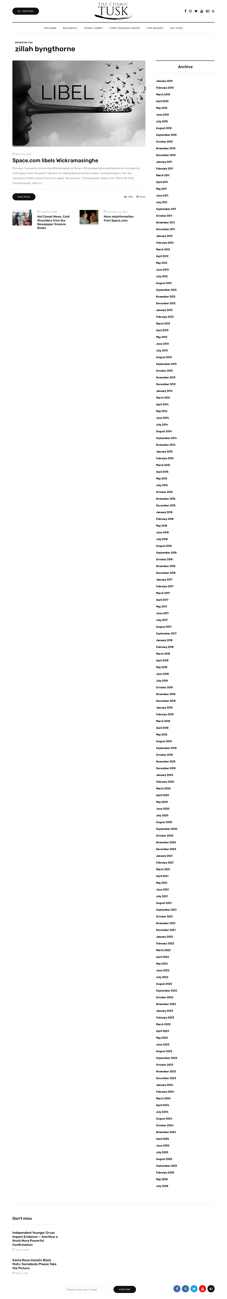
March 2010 (163, 94)
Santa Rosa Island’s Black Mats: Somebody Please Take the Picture (34, 1264)
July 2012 (162, 276)
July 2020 (162, 815)
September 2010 (166, 134)
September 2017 (166, 633)
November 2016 (165, 566)
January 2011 (164, 161)
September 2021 (166, 909)
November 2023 (166, 1071)
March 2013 (163, 323)
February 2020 (165, 781)
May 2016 (161, 525)
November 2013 (165, 377)
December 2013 (166, 384)
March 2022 (163, 950)
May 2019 (161, 734)
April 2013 (162, 330)
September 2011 (166, 208)
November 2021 (165, 923)
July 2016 (162, 539)
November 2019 (165, 761)
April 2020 (162, 795)
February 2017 (164, 586)
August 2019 (164, 741)
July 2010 (162, 121)
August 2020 (164, 822)
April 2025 (162, 1138)
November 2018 (165, 694)
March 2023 (163, 1024)
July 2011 (161, 202)
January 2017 (164, 579)
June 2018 (162, 673)
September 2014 (166, 438)
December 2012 (166, 303)
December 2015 (166, 505)
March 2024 (163, 1098)
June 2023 (162, 1044)
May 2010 (161, 107)
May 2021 (161, 882)
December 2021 (166, 929)
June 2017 (162, 613)
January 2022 (164, 936)
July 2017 (162, 619)
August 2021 (164, 902)
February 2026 (165, 1172)
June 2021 (162, 889)
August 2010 (164, 128)
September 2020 (166, 828)
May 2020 (162, 801)
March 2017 (163, 593)
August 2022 (164, 983)
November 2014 (166, 444)
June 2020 (162, 808)
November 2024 (166, 1132)
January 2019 (164, 707)
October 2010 (164, 141)
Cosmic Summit (93, 28)
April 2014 (162, 404)
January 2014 (164, 390)
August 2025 (164, 1159)
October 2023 (164, 1064)
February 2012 (165, 242)
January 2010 (164, 80)
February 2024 (165, 1091)
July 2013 (162, 350)
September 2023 (166, 1057)
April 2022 (162, 956)
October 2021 (164, 916)
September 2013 (166, 363)
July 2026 (162, 1185)
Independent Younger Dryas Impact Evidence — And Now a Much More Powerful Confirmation (35, 1239)
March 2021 (163, 869)
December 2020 (166, 849)
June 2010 (162, 114)
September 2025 (166, 1165)
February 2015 (165, 458)
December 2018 (166, 700)
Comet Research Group (124, 28)
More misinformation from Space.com (119, 218)
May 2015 (161, 478)
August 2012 (164, 283)
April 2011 (162, 182)
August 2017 (163, 626)
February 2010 (165, 87)
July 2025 (162, 1152)
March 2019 (163, 721)
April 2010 (162, 101)
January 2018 (164, 640)
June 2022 (162, 970)
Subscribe (28, 11)
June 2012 (162, 269)
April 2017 (162, 599)
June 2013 (162, 343)
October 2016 (164, 559)
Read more (24, 196)
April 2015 (162, 471)
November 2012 (165, 296)
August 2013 (164, 357)
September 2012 (166, 289)
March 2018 (163, 653)
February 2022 (165, 943)
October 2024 (164, 1125)
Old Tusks (176, 28)
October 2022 (164, 997)
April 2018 (162, 660)
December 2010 (166, 155)
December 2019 (166, 768)
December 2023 (166, 1078)
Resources (70, 28)
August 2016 (164, 545)
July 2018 (162, 680)
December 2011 (165, 229)
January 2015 (164, 451)
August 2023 (164, 1051)
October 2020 (164, 835)
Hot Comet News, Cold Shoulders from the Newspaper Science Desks (53, 222)
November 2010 (165, 148)
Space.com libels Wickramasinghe (55, 160)
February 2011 (164, 168)
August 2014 (164, 431)
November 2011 (165, 222)
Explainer (50, 28)
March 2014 (163, 397)
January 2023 (164, 1010)
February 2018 (165, 646)
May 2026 (162, 1179)
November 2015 (165, 498)
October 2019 (164, 754)
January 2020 (164, 774)
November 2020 (166, 842)
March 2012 (163, 249)
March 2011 (163, 175)
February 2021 (165, 862)
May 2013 (161, 336)
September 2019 (166, 748)
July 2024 (162, 1111)
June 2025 (162, 1145)
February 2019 (165, 714)
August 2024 (164, 1118)
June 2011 (162, 195)
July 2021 (162, 896)
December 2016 (166, 572)
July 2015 (162, 485)
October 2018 (164, 687)
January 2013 (164, 310)
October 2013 (164, 370)
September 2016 (166, 552)
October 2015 (164, 491)
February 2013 (165, 316)
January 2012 (164, 235)
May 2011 (161, 188)
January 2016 (164, 512)
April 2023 (162, 1030)
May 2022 (162, 963)
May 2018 (161, 667)
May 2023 (162, 1037)
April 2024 (162, 1105)
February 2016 (165, 518)
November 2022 (166, 1004)
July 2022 (162, 977)
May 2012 (161, 262)
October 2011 (164, 215)
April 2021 (162, 876)
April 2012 (162, 256)
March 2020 (163, 788)
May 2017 (161, 606)
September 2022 (166, 990)
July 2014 (162, 424)
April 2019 (162, 727)
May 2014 (161, 411)
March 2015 (163, 465)
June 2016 (162, 532)
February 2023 (165, 1017)
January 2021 (164, 855)
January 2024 (164, 1084)
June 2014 (162, 417)
